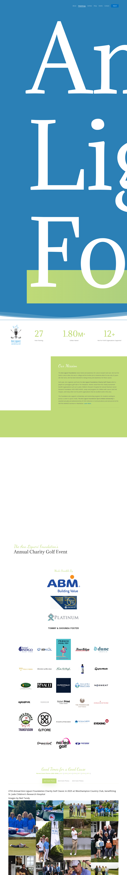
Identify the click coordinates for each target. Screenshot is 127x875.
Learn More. (87, 403)
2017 (79, 773)
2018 (74, 773)
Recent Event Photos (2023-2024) (47, 773)
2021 (61, 773)
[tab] (49, 780)
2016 (83, 773)
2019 (70, 773)
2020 (65, 773)
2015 (88, 773)
